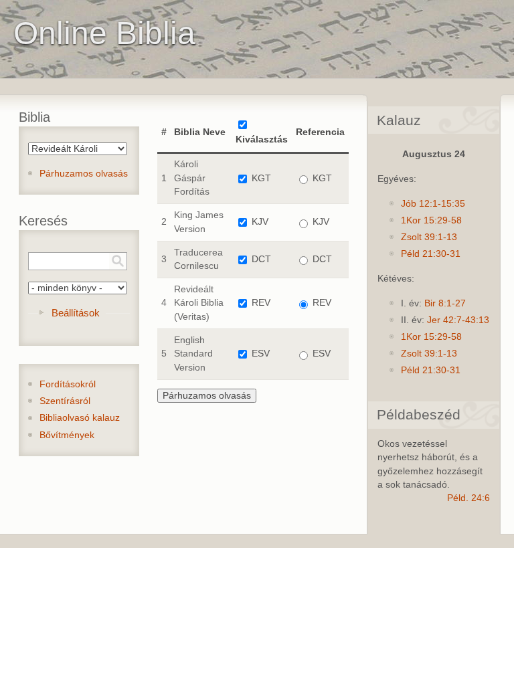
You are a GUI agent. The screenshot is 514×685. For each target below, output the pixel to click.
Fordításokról (67, 384)
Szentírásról (64, 401)
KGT (261, 178)
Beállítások (76, 312)
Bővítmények (66, 435)
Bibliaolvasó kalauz (79, 418)
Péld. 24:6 (468, 498)
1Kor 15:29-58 (431, 220)
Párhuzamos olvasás (83, 174)
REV (261, 303)
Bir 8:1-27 (445, 303)
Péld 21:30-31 (430, 254)
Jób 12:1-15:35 (433, 204)
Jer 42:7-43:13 (458, 320)
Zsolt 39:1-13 (429, 237)
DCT (261, 259)
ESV (261, 354)
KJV (260, 222)
